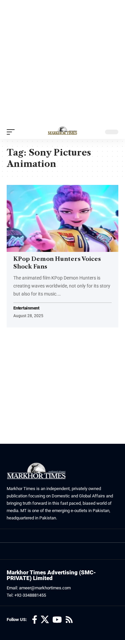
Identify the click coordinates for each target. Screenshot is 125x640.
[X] (45, 620)
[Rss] (69, 620)
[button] (12, 132)
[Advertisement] (62, 62)
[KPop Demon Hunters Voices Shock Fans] (62, 218)
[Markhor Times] (62, 132)
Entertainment (26, 308)
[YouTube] (57, 620)
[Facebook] (34, 620)
